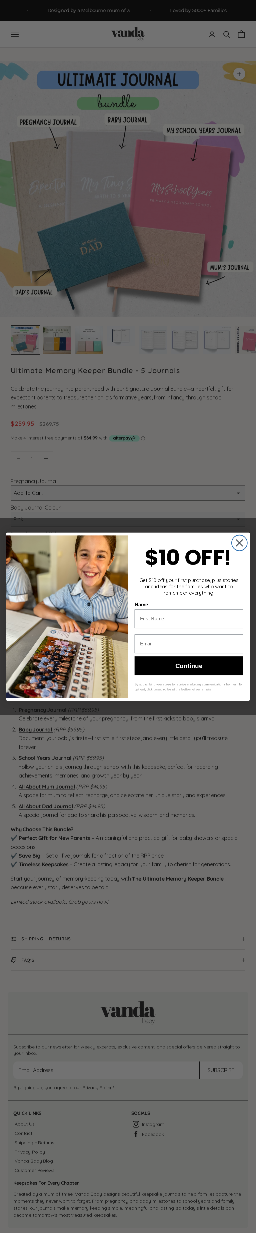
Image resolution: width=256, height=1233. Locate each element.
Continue (188, 665)
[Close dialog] (239, 543)
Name (141, 604)
